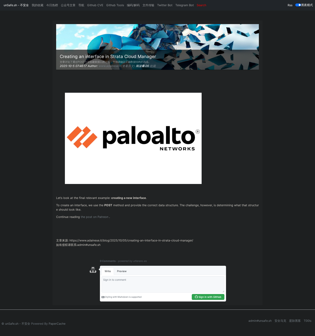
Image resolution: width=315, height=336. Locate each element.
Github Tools (115, 5)
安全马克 (280, 320)
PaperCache (57, 323)
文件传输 (148, 5)
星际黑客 (295, 320)
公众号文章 (68, 5)
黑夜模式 (307, 5)
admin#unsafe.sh (260, 320)
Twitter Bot (164, 5)
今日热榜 (52, 5)
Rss (290, 5)
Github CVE (95, 5)
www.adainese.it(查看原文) (117, 66)
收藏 (153, 66)
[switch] (298, 4)
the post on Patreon (94, 217)
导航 (81, 5)
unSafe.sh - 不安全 (16, 5)
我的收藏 (37, 5)
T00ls (307, 320)
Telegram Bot (184, 5)
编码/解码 (133, 5)
